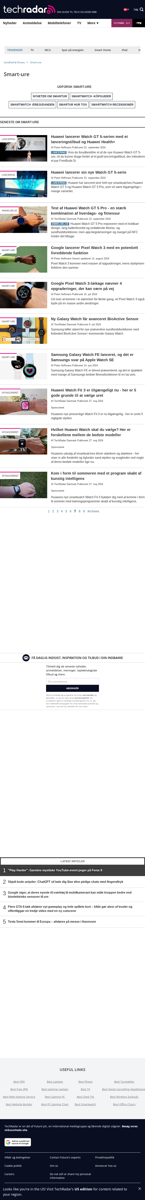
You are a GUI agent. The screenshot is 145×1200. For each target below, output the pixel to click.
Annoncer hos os (105, 1166)
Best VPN (19, 1081)
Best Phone (85, 1081)
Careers (9, 1174)
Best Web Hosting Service (19, 1097)
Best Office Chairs (124, 1104)
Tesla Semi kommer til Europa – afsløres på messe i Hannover (52, 921)
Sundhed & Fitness (14, 62)
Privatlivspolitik (104, 1157)
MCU (48, 50)
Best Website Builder (19, 1104)
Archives (93, 511)
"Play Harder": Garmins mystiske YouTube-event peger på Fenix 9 (55, 870)
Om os (54, 1166)
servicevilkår (88, 695)
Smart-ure (35, 62)
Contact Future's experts (65, 1157)
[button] (138, 9)
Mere (91, 23)
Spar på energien (73, 50)
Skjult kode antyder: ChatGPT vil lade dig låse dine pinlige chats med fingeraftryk (65, 881)
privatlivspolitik (82, 698)
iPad (124, 50)
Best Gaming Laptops (55, 1089)
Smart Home (103, 50)
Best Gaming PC (55, 1097)
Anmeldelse (32, 23)
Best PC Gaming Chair (55, 1104)
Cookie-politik (13, 1166)
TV (79, 23)
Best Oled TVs (85, 1097)
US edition (83, 1189)
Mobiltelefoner (59, 23)
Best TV (85, 1089)
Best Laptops (55, 1081)
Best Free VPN (19, 1089)
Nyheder (10, 23)
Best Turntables (124, 1081)
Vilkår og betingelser (17, 1157)
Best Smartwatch (85, 1104)
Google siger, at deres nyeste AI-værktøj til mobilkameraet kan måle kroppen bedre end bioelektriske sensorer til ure (70, 894)
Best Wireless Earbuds (124, 1097)
